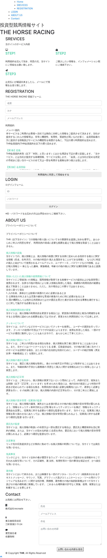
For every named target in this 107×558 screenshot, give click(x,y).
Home (20, 1)
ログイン (53, 206)
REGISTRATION (25, 8)
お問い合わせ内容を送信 (70, 549)
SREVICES (22, 5)
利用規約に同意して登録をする (53, 174)
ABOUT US (16, 15)
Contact (15, 18)
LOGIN (14, 11)
